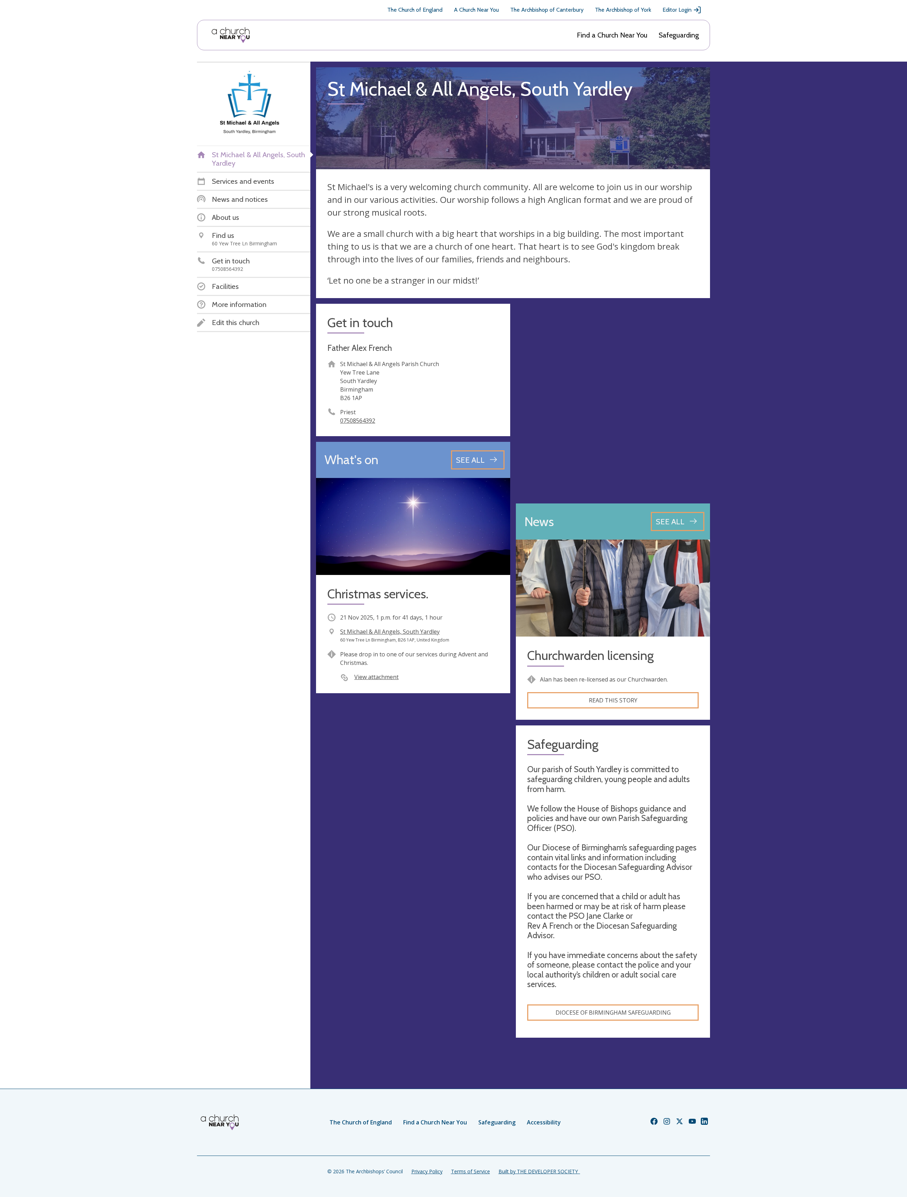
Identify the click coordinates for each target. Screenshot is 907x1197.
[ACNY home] (230, 35)
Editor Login (677, 9)
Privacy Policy (427, 1171)
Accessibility (544, 1122)
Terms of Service (470, 1171)
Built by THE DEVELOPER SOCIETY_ (539, 1171)
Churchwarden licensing (590, 655)
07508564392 (357, 420)
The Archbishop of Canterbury (547, 9)
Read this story (613, 700)
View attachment (376, 677)
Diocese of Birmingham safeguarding (613, 1012)
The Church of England (415, 9)
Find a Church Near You (612, 35)
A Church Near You (476, 9)
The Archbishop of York (623, 9)
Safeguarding (679, 35)
